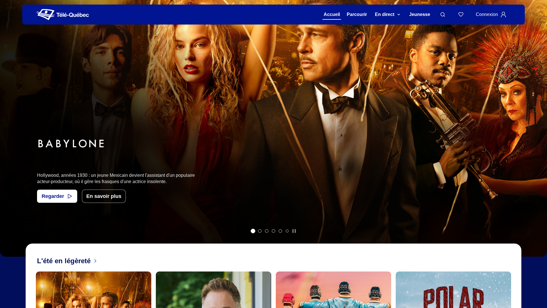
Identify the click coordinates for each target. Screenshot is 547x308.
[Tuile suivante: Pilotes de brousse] (538, 135)
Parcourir (357, 14)
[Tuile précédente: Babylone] (8, 135)
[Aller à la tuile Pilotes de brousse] (266, 231)
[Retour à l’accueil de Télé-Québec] (62, 15)
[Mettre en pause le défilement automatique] (294, 231)
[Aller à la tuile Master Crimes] (280, 231)
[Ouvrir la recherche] (443, 14)
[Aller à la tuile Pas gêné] (260, 231)
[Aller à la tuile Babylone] (253, 231)
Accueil (332, 14)
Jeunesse (419, 14)
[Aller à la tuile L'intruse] (273, 231)
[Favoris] (461, 14)
